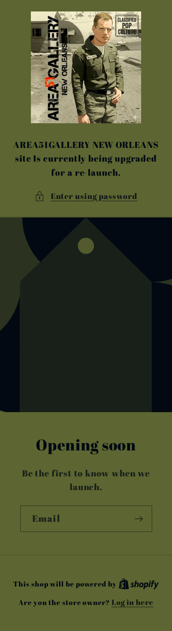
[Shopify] (139, 584)
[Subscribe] (138, 519)
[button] (86, 196)
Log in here (132, 602)
